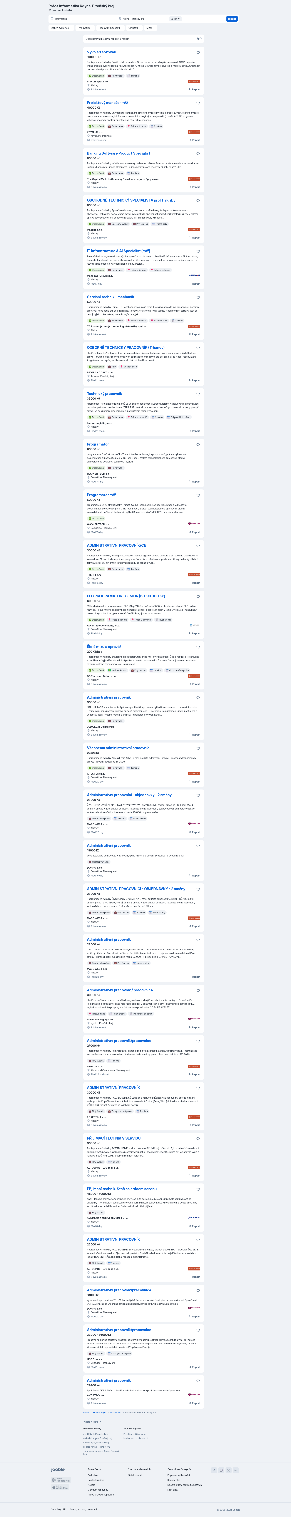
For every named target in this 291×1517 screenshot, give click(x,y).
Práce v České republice (101, 1494)
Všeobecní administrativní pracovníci (118, 748)
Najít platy (172, 1489)
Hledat (232, 18)
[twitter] (229, 1470)
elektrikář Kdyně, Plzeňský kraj (97, 1438)
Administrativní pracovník (109, 697)
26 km (174, 18)
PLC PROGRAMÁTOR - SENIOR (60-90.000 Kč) (126, 596)
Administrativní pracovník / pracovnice (120, 990)
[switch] (199, 38)
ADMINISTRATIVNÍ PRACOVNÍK (113, 1087)
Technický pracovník (104, 393)
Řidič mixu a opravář (104, 646)
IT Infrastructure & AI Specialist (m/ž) (118, 251)
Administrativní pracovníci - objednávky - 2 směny (129, 795)
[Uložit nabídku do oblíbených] (198, 52)
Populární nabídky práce (135, 1434)
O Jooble (93, 1475)
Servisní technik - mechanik (110, 297)
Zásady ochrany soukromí (83, 1509)
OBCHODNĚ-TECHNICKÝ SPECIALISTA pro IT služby (131, 200)
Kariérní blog (173, 1480)
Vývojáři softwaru (102, 52)
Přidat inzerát (135, 1475)
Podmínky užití (58, 1509)
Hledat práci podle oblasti (136, 1438)
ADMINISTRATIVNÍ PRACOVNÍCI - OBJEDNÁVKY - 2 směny (136, 889)
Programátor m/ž (101, 495)
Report (196, 89)
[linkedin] (236, 1470)
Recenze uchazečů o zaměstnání (184, 1484)
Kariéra (91, 1484)
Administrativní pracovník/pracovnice (119, 1040)
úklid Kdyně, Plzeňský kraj (95, 1434)
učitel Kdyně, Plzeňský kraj (96, 1442)
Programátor (98, 444)
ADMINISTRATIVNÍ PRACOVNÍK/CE (116, 545)
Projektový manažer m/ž (107, 102)
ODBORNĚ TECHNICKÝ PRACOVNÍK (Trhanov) (126, 347)
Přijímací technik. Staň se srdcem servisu (122, 1189)
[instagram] (221, 1470)
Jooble (236, 1509)
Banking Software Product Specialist (118, 153)
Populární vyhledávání (178, 1475)
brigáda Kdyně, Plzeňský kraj (96, 1446)
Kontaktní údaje (96, 1480)
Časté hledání (91, 1421)
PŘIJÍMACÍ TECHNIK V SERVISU (114, 1138)
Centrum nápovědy (98, 1489)
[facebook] (214, 1470)
